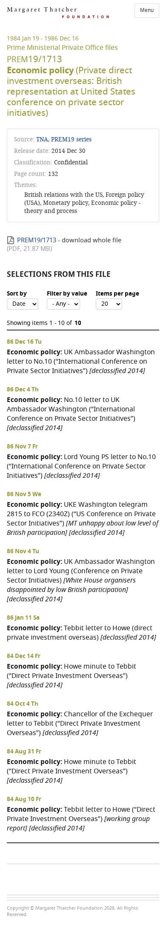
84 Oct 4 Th (22, 704)
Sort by (17, 294)
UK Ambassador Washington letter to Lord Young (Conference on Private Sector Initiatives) (81, 580)
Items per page (117, 294)
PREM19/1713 (36, 240)
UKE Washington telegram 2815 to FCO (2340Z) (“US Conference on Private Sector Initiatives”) (82, 518)
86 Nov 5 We (24, 494)
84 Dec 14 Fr (23, 656)
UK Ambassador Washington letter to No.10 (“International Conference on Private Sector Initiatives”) (81, 361)
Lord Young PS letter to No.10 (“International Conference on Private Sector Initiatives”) (81, 466)
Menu (147, 10)
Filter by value (67, 294)
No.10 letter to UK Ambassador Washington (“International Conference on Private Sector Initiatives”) (71, 414)
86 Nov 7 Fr (22, 446)
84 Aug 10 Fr (24, 799)
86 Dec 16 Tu (24, 342)
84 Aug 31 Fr (24, 751)
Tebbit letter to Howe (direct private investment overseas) (81, 632)
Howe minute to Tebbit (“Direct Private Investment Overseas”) (71, 675)
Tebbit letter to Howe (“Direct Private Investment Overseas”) (81, 818)
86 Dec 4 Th (23, 389)
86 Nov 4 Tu (23, 551)
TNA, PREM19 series (64, 139)
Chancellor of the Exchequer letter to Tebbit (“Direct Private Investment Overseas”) (80, 723)
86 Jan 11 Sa (23, 618)
